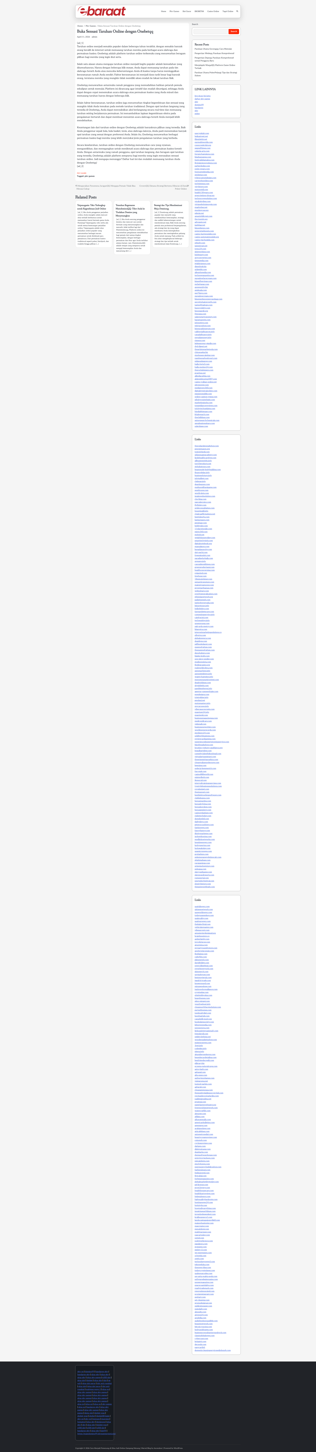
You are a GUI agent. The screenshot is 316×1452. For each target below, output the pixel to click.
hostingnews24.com (204, 1202)
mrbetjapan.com (202, 284)
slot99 (103, 1431)
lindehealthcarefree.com (205, 458)
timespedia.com (201, 261)
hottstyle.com (201, 1205)
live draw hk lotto (203, 96)
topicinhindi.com (202, 452)
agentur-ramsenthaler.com (206, 691)
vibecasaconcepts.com (205, 709)
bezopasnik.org (201, 311)
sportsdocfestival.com (204, 881)
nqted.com (199, 1238)
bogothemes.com (202, 998)
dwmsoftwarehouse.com (206, 1155)
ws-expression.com (203, 1253)
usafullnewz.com (202, 906)
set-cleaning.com (202, 1300)
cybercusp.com (201, 1338)
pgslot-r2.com (201, 1250)
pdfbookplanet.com (203, 644)
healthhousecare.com (204, 1191)
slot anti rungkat (104, 1383)
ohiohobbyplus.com (203, 995)
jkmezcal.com (201, 780)
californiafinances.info (205, 332)
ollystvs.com (200, 635)
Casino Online (213, 11)
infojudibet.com (201, 478)
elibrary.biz (200, 1063)
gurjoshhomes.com (203, 1010)
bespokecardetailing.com (206, 1057)
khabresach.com (202, 414)
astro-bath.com (201, 1069)
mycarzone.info (202, 706)
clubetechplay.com (203, 816)
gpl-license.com (201, 1185)
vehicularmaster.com (204, 927)
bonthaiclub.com (202, 1016)
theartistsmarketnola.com (206, 349)
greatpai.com (200, 1102)
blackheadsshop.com (204, 745)
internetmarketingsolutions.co (208, 632)
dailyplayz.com (201, 822)
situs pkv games (94, 1377)
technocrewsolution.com (206, 198)
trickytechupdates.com (205, 408)
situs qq (105, 1389)
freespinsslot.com (202, 555)
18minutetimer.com (203, 579)
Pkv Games (174, 11)
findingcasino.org (202, 665)
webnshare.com (202, 591)
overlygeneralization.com (206, 594)
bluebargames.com (203, 157)
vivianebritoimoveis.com (206, 204)
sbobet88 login (103, 1416)
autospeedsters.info (203, 674)
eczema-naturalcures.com (206, 1066)
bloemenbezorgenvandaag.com (208, 299)
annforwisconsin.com (204, 951)
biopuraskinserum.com (205, 329)
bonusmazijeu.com (203, 801)
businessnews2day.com (205, 727)
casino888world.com (204, 774)
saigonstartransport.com (206, 317)
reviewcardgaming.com (205, 739)
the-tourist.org (201, 219)
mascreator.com (202, 1226)
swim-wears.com (202, 169)
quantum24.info (202, 712)
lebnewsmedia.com (203, 1025)
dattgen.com (200, 1146)
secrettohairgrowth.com (205, 302)
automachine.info (202, 671)
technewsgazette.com (204, 275)
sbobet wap (100, 1413)
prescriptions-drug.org (204, 195)
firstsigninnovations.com (206, 163)
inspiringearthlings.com (205, 1211)
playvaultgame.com (203, 872)
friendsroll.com (201, 1034)
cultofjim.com (201, 957)
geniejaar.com (201, 523)
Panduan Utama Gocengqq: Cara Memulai (213, 49)
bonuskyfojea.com (203, 804)
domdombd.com (202, 819)
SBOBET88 (199, 11)
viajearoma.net (201, 1081)
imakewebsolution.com (205, 496)
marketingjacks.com (203, 403)
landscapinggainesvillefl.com (207, 1220)
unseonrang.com (202, 623)
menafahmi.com (202, 1229)
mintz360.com (201, 532)
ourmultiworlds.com (204, 142)
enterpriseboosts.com (204, 231)
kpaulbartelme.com (203, 751)
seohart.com (200, 1297)
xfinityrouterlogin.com (205, 400)
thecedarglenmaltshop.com (207, 446)
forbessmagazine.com (204, 1179)
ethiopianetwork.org (204, 597)
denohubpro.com (202, 653)
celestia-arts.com (202, 151)
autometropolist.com (204, 1134)
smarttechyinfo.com (204, 541)
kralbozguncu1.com (203, 1217)
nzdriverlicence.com (204, 1241)
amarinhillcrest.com (203, 216)
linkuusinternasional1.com (206, 1031)
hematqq (81, 1422)
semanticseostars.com (204, 582)
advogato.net (200, 222)
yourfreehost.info (202, 1004)
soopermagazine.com (204, 1282)
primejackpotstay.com (204, 866)
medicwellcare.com (203, 721)
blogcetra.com (201, 629)
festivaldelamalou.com (204, 160)
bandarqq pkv (102, 1372)
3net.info (199, 1046)
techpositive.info (202, 620)
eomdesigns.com (202, 694)
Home (163, 11)
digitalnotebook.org (203, 543)
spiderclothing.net (203, 1037)
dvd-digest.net (201, 346)
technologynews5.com (205, 1262)
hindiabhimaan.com (203, 411)
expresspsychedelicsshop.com (208, 1167)
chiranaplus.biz (201, 352)
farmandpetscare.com (204, 612)
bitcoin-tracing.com (203, 1327)
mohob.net (199, 535)
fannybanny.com (202, 831)
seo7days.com (201, 293)
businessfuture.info (203, 475)
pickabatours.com (202, 467)
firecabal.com (201, 1176)
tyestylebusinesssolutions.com (208, 786)
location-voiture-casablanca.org (209, 748)
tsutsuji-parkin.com (203, 1084)
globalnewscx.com (203, 638)
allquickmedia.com (203, 272)
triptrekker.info (201, 697)
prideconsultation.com (205, 508)
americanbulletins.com (205, 1122)
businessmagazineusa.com (206, 718)
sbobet (90, 1380)
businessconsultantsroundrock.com (210, 1333)
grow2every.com (202, 1188)
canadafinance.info (203, 335)
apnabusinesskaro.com (205, 423)
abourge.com (200, 1114)
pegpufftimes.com (202, 148)
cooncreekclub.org (203, 145)
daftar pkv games (202, 99)
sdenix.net (199, 213)
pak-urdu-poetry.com (204, 626)
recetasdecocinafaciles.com (207, 1096)
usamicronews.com (203, 851)
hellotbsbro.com (202, 609)
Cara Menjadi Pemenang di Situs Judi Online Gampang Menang (115, 1448)
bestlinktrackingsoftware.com (208, 795)
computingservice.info (205, 614)
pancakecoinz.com (203, 502)
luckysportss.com (202, 845)
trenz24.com (200, 249)
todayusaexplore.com (204, 915)
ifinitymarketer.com (203, 833)
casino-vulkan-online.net (206, 382)
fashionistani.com (202, 1170)
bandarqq (199, 108)
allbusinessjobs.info (203, 461)
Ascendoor (158, 1448)
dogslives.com (201, 641)
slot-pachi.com (201, 552)
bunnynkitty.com (202, 308)
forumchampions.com (204, 154)
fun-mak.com (200, 771)
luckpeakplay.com (202, 848)
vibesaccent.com (202, 930)
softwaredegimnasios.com (206, 1279)
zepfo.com (199, 1259)
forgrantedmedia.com (204, 172)
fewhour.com (201, 576)
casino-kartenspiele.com (205, 234)
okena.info (199, 1051)
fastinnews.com (202, 828)
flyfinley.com (200, 505)
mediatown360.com (203, 388)
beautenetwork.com (204, 1324)
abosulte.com (200, 1312)
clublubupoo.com (202, 798)
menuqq (96, 1419)
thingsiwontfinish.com (205, 887)
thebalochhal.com (202, 924)
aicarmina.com (201, 945)
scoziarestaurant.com (204, 1294)
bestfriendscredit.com (204, 1060)
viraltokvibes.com (203, 201)
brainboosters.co (202, 936)
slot (105, 1380)
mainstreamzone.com (204, 585)
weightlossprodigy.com (205, 538)
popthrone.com (201, 490)
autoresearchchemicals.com (207, 420)
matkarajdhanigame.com (206, 487)
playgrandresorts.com (204, 875)
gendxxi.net (200, 700)
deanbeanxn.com (202, 484)
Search (195, 24)
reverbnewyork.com (204, 969)
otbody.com (200, 243)
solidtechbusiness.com (204, 736)
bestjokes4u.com (202, 517)
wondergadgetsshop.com (206, 1040)
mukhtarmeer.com (203, 1232)
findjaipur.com (201, 954)
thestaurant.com (202, 792)
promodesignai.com (203, 1303)
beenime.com (200, 765)
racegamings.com (202, 863)
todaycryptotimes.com (205, 1270)
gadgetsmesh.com (202, 600)
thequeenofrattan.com (205, 650)
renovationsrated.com (204, 1291)
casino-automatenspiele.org (207, 237)
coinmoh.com (201, 1140)
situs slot (81, 1380)
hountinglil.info (201, 511)
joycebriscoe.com (202, 942)
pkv (196, 102)
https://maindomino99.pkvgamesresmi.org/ (96, 1434)
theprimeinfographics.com (206, 759)
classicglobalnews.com (205, 1336)
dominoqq (100, 1422)
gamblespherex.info (203, 688)
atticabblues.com (202, 1131)
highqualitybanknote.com (206, 1199)
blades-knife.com (202, 656)
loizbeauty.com (201, 255)
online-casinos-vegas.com (206, 397)
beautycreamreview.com (206, 1137)
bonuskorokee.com (203, 807)
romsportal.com (202, 878)
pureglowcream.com (204, 296)
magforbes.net (201, 207)
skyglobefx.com (202, 686)
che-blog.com (200, 499)
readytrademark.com (204, 1288)
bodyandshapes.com (204, 1330)
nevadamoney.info (203, 337)
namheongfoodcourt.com (206, 358)
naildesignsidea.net (203, 1099)
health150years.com (204, 192)
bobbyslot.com (201, 526)
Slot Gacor (187, 11)
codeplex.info (201, 1048)
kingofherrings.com (203, 281)
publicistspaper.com (203, 1306)
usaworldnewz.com (203, 912)
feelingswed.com (202, 1173)
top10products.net (203, 464)
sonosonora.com (202, 1028)
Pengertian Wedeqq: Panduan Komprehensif (214, 53)
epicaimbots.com (202, 1161)
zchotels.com (200, 1256)
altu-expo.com (201, 1075)
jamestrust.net (201, 246)
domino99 (199, 105)
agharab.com (200, 1087)
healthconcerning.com (205, 570)
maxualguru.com (202, 546)
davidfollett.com (202, 963)
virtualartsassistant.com (205, 757)
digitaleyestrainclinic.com (206, 391)
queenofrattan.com (203, 647)
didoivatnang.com (203, 1149)
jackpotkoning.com (203, 836)
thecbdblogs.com (202, 417)
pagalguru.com (201, 1244)
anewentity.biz (201, 287)
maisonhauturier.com (204, 1223)
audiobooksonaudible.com (206, 1321)
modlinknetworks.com (205, 839)
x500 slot (106, 1377)
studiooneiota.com (203, 662)
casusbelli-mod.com (203, 1019)
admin (94, 37)
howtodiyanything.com (205, 1208)
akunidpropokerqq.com (205, 1054)
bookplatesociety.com (204, 1022)
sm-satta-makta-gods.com (206, 1276)
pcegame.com (201, 1247)
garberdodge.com (202, 166)
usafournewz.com (203, 921)
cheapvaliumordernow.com (207, 762)
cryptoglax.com (201, 992)
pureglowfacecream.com (206, 278)
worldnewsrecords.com (205, 730)
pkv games (90, 176)
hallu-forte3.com (202, 364)
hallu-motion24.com (204, 367)
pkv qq (80, 1372)
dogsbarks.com (201, 1152)
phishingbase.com (202, 860)
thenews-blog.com (203, 1267)
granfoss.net (200, 373)
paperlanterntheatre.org (205, 1105)
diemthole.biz (201, 266)
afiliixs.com (200, 1117)
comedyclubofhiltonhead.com (208, 754)
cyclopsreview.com (203, 1143)
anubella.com (200, 1318)
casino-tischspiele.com (204, 240)
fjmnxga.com (200, 314)
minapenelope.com (203, 986)
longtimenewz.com (203, 842)
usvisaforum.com (202, 975)
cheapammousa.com (204, 1090)
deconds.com (200, 1344)
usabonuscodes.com (203, 1273)
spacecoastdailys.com (204, 1285)
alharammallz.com (203, 1119)
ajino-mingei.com (202, 1001)
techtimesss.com (202, 184)
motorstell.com (201, 190)
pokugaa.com (200, 869)
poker (197, 114)
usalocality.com (201, 918)
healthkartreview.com (205, 1193)
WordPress (178, 1448)
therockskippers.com (204, 370)
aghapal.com (200, 1072)
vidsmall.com (200, 724)
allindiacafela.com (202, 376)
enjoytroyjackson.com (205, 1158)
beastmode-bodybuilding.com (208, 470)
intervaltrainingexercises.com (208, 783)
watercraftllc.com (202, 1111)
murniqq (105, 1419)
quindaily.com (201, 1309)
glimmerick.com (202, 960)
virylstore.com (201, 187)
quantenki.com (201, 715)
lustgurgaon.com (202, 520)
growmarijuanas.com (204, 588)
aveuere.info (200, 561)
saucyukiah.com (202, 133)
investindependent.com (205, 1214)
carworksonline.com (204, 181)
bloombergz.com (202, 228)
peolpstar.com (201, 175)
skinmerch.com (201, 972)
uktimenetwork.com (204, 909)
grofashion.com (201, 854)
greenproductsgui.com (204, 567)
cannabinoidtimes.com (205, 564)
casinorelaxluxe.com (204, 813)
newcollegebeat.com (204, 966)
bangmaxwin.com (202, 320)
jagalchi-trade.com (203, 980)
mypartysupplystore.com (206, 948)
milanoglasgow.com (203, 361)
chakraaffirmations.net (205, 514)
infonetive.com (201, 323)
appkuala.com (201, 290)
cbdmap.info (200, 481)
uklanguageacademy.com (206, 455)
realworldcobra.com (204, 668)
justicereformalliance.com (206, 989)
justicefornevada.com (204, 603)
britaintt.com (200, 1341)
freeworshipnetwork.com (206, 1108)
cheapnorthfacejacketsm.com (208, 1007)
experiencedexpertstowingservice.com (212, 742)
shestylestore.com (203, 884)
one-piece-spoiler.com (204, 659)
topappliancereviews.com (206, 406)
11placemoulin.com (203, 529)
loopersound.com (202, 983)
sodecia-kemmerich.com (205, 768)
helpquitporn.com (202, 1196)
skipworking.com (202, 252)
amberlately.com (202, 939)
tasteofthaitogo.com (203, 305)
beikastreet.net (201, 136)
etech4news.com (202, 1164)
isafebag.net (200, 225)
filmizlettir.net (201, 139)
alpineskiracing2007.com (206, 379)
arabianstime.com (202, 1128)
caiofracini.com (201, 617)
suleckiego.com (201, 426)
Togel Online (228, 11)
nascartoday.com (202, 1235)
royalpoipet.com (202, 789)
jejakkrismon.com (202, 263)
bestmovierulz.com (203, 977)
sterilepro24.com (202, 733)
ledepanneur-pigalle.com (205, 343)
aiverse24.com (201, 1315)
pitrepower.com (202, 385)
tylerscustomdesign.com (205, 178)
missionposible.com (203, 394)
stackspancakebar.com (205, 355)
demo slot (88, 1413)
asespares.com (201, 1125)
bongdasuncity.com (203, 549)
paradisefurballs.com (204, 558)
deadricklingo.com (203, 683)
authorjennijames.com (204, 1078)
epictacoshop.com (203, 326)
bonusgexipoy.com (203, 810)
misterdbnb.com (202, 777)
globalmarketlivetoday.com (207, 1182)
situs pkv (95, 1374)
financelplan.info (202, 472)
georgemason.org (202, 449)
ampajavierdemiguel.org (205, 933)
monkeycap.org (201, 210)
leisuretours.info (202, 606)
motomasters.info (202, 703)
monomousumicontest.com (207, 680)
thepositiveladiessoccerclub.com (209, 1093)
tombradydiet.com (203, 1013)
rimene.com (200, 340)
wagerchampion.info (204, 677)
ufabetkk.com (201, 269)
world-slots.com (202, 493)
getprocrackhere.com (204, 825)
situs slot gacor (89, 1383)
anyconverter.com (203, 258)
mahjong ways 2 (93, 1389)
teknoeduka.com (202, 1264)
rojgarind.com (201, 573)
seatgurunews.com (203, 1043)
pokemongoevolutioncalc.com (208, 857)
